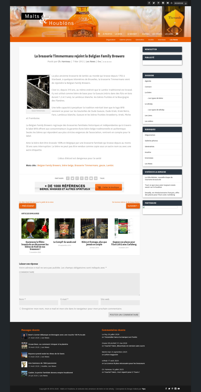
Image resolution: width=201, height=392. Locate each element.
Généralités (140, 40)
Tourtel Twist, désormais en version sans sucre (124, 346)
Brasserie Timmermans (86, 165)
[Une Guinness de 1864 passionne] (24, 364)
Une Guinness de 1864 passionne (42, 363)
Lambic (110, 165)
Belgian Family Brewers (49, 165)
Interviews (162, 40)
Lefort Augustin (111, 354)
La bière (118, 34)
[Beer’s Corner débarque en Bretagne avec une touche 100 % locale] (24, 336)
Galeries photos (125, 40)
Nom (22, 299)
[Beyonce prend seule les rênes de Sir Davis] (24, 355)
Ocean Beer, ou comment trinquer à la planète (48, 344)
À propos (107, 34)
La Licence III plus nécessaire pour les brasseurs (124, 363)
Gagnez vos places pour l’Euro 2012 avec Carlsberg (124, 243)
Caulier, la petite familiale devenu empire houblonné (50, 372)
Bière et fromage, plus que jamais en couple (94, 243)
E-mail (64, 299)
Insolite (151, 40)
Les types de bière (155, 98)
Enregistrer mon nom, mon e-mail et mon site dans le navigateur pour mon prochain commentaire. (72, 308)
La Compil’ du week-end (64, 242)
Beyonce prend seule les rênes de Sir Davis (46, 353)
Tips (144, 389)
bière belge (67, 165)
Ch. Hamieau (64, 61)
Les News (174, 40)
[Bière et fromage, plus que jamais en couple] (94, 228)
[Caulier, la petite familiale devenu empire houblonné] (24, 374)
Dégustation (110, 40)
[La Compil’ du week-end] (64, 228)
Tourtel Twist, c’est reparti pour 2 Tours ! (122, 372)
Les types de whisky (156, 110)
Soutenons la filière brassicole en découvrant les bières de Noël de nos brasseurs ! (35, 246)
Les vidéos (157, 34)
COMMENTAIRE (26, 272)
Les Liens (169, 34)
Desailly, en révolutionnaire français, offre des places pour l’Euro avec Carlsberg (162, 194)
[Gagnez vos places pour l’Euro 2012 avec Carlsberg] (123, 228)
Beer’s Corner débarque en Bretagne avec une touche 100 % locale (56, 334)
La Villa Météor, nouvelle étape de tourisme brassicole (159, 178)
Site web (105, 299)
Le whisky (132, 34)
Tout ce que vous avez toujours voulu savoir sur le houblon (160, 186)
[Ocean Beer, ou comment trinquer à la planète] (24, 345)
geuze (102, 165)
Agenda (146, 34)
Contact (148, 87)
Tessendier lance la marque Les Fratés (120, 337)
